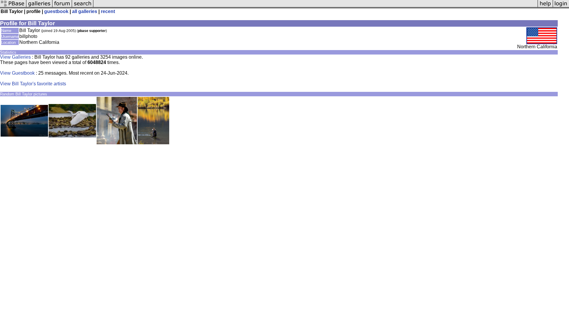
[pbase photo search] (82, 6)
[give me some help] (545, 6)
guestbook (56, 11)
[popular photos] (315, 6)
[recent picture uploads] (39, 6)
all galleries (84, 11)
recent (108, 11)
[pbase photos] (13, 6)
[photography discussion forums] (62, 6)
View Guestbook (17, 73)
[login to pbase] (561, 6)
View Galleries (15, 57)
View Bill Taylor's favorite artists (33, 83)
